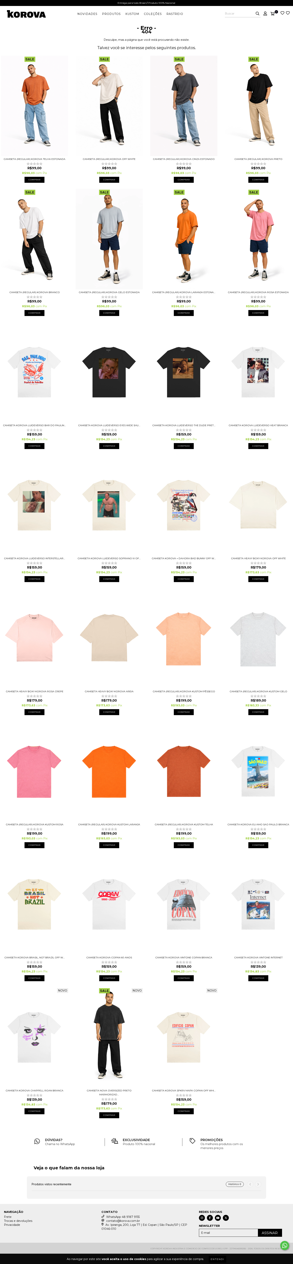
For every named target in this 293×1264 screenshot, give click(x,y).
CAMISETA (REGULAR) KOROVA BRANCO (34, 292)
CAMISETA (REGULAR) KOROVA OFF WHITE (109, 159)
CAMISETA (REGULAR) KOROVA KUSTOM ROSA (34, 824)
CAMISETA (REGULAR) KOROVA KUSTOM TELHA (184, 824)
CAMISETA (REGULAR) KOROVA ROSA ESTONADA (258, 292)
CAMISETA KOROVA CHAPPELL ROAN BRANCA (34, 1090)
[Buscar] (257, 13)
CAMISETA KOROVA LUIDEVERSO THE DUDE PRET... (183, 425)
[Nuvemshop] (21, 1250)
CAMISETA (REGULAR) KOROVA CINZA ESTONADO (184, 159)
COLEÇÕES (153, 14)
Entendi (217, 1259)
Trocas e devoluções (18, 1221)
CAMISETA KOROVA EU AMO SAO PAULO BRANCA (258, 824)
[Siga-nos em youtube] (218, 1218)
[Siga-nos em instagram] (202, 1218)
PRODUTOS (111, 14)
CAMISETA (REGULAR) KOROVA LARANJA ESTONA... (183, 292)
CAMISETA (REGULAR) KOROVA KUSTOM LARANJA (109, 824)
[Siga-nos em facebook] (210, 1218)
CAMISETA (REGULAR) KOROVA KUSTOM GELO (258, 691)
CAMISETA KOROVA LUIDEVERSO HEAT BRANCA (258, 425)
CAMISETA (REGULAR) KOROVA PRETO (258, 159)
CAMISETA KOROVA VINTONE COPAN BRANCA (183, 957)
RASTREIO (174, 14)
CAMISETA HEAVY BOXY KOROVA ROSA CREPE (34, 691)
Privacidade (12, 1225)
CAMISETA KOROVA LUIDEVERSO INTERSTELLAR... (34, 558)
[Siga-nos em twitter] (226, 1218)
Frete (8, 1217)
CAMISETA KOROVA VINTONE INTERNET (258, 957)
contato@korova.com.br (123, 1221)
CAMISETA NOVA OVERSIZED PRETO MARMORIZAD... (109, 1092)
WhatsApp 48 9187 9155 (123, 1217)
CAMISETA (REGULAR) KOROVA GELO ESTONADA (109, 292)
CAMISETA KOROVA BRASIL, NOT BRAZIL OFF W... (34, 957)
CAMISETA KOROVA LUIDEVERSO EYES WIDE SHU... (109, 425)
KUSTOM (132, 14)
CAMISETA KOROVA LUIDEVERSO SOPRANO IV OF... (109, 558)
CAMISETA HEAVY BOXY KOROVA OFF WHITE (258, 558)
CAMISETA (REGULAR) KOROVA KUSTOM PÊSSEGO (184, 691)
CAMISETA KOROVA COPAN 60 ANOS (109, 957)
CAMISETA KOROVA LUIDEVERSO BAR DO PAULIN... (34, 425)
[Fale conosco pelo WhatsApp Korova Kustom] (284, 1245)
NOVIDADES (87, 14)
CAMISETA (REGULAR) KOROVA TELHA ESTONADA (34, 159)
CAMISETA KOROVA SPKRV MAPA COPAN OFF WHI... (184, 1090)
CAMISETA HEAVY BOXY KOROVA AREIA (109, 691)
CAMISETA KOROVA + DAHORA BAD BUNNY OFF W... (184, 558)
